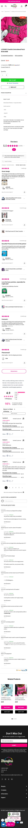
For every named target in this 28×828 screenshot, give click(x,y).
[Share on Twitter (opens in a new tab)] (10, 434)
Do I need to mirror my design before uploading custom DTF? (13, 543)
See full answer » (7, 521)
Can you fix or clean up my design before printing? (11, 510)
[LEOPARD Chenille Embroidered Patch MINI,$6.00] (7, 690)
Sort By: (17, 164)
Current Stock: (5, 67)
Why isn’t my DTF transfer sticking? (8, 556)
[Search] (6, 6)
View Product (7, 707)
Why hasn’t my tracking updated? (8, 622)
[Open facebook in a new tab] (2, 779)
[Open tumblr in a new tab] (9, 779)
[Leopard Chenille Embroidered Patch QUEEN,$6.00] (21, 690)
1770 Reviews (9, 398)
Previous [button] (3, 695)
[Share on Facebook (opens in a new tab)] (7, 434)
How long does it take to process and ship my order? (11, 606)
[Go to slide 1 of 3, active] (12, 718)
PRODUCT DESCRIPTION (13, 93)
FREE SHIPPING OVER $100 (14, 1)
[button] (14, 65)
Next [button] (25, 695)
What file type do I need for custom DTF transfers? (11, 527)
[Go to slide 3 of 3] (15, 718)
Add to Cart (7, 711)
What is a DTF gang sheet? (6, 653)
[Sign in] (21, 6)
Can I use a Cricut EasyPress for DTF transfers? (10, 589)
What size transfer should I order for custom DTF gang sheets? (13, 637)
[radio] (20, 392)
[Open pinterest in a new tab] (12, 779)
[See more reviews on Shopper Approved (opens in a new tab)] (12, 434)
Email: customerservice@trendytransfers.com (12, 775)
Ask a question (18, 55)
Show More (12, 178)
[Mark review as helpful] (24, 192)
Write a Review (14, 413)
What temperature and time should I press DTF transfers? (12, 572)
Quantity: (3, 71)
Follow (2, 512)
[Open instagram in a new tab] (5, 779)
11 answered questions (7, 55)
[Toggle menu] (2, 6)
